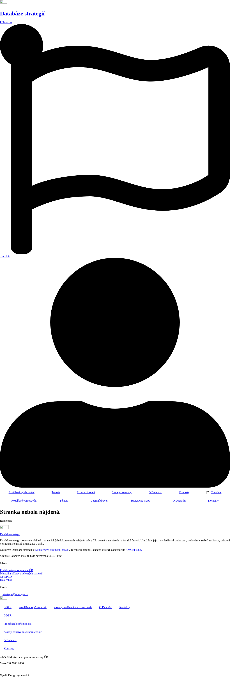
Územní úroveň (86, 492)
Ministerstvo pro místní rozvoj (52, 549)
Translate (216, 492)
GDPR (8, 607)
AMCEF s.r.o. (134, 549)
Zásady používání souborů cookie (73, 607)
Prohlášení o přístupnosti (33, 607)
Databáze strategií (22, 13)
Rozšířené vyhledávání (21, 492)
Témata (56, 492)
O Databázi (155, 492)
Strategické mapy (122, 492)
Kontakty (184, 492)
